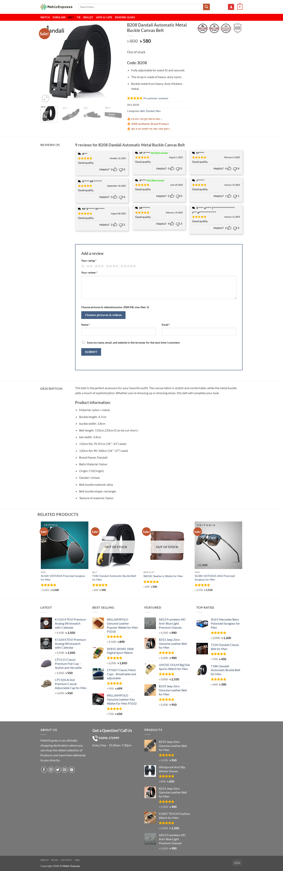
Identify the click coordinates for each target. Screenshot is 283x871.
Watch (45, 17)
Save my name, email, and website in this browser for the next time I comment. (133, 342)
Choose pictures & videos (103, 315)
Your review (89, 272)
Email (166, 324)
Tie (78, 17)
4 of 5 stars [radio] (111, 266)
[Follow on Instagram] (51, 770)
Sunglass (59, 17)
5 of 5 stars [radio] (127, 266)
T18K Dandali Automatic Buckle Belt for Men (114, 577)
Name (85, 324)
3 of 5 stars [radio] (99, 266)
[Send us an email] (65, 770)
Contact (66, 859)
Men (158, 111)
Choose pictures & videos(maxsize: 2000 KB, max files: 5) (115, 307)
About (44, 859)
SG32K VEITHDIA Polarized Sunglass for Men (63, 577)
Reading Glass (125, 17)
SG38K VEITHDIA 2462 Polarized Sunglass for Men (215, 577)
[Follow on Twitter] (58, 770)
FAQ (77, 859)
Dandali (150, 111)
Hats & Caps (104, 17)
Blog (54, 859)
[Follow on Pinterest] (72, 770)
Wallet (88, 17)
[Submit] (206, 7)
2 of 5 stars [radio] (89, 266)
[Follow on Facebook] (44, 770)
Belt (71, 17)
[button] (231, 7)
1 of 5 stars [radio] (82, 266)
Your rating (88, 260)
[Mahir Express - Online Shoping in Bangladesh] (56, 7)
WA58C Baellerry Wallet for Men (163, 576)
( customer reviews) (155, 98)
